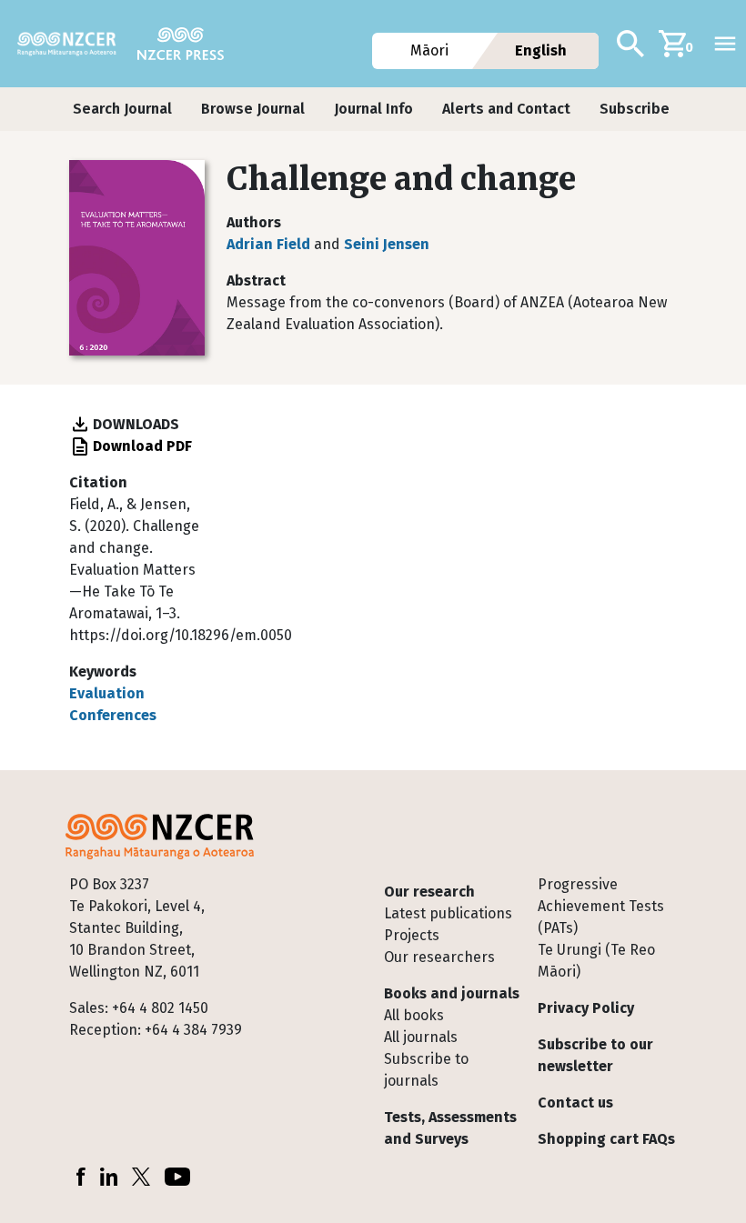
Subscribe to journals (426, 1069)
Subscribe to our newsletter (595, 1055)
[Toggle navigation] (725, 44)
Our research (429, 891)
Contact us (575, 1102)
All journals (421, 1037)
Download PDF (142, 446)
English (542, 50)
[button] (122, 109)
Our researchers (439, 957)
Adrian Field (268, 244)
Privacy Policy (586, 1008)
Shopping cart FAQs (606, 1139)
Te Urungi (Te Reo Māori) (596, 960)
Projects (411, 935)
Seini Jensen (386, 244)
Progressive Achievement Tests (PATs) (601, 906)
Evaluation (107, 693)
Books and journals (451, 993)
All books (414, 1015)
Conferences (112, 715)
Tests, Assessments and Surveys (450, 1128)
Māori (429, 50)
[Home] (74, 43)
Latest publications (448, 913)
